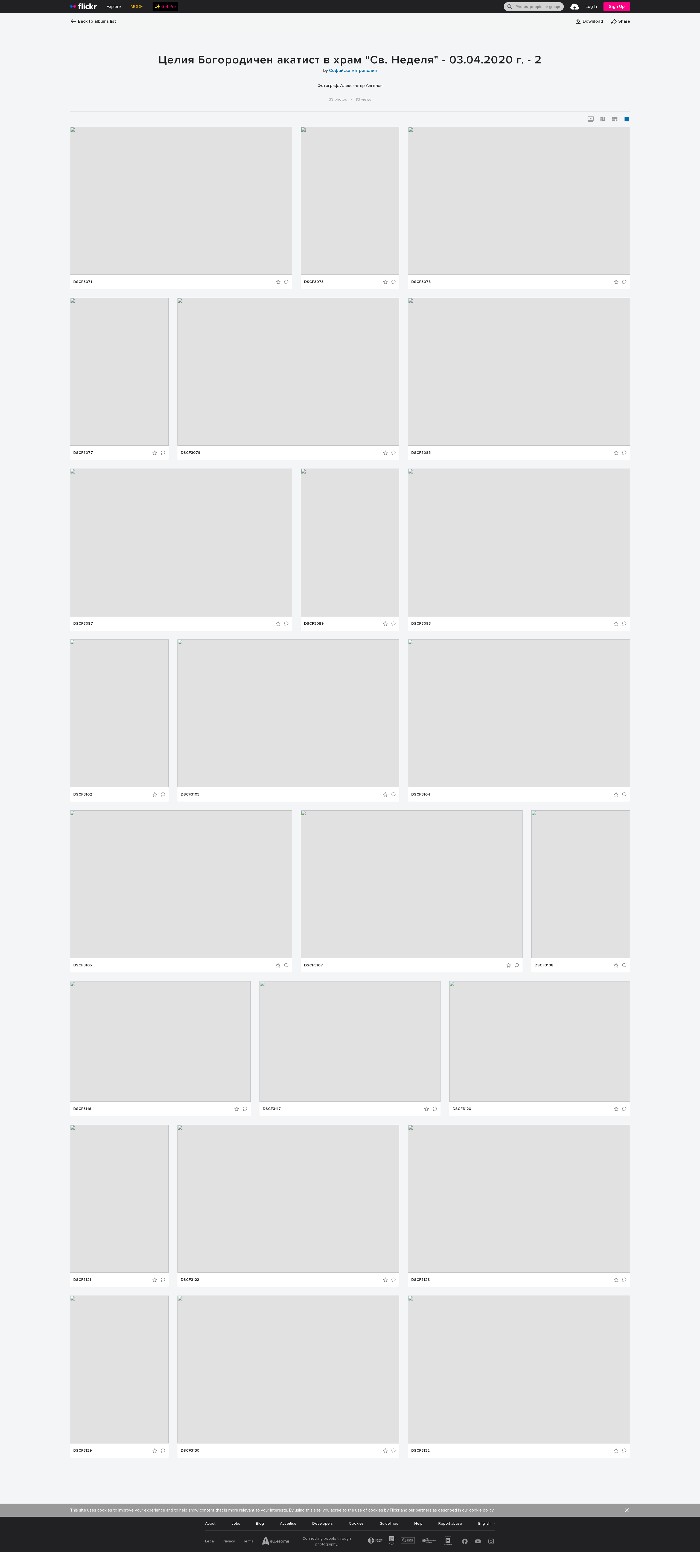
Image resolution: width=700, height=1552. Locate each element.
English (484, 1523)
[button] (589, 21)
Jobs (236, 1523)
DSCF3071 (82, 282)
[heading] (83, 6)
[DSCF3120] (539, 1041)
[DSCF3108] (580, 884)
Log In (591, 6)
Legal (210, 1541)
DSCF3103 (190, 794)
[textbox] (539, 6)
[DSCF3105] (181, 884)
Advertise (288, 1523)
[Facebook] (465, 1541)
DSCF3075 (421, 282)
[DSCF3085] (519, 372)
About (210, 1523)
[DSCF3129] (119, 1369)
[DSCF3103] (288, 713)
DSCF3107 (313, 965)
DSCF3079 (190, 453)
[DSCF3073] (350, 201)
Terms (248, 1541)
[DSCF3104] (519, 713)
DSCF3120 (462, 1109)
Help (418, 1523)
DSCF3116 (82, 1109)
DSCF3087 (83, 623)
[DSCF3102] (119, 713)
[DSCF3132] (519, 1369)
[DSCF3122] (288, 1199)
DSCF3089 (314, 623)
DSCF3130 (190, 1450)
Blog (260, 1523)
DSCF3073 (313, 282)
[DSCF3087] (181, 542)
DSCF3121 (82, 1280)
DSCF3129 (82, 1450)
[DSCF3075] (519, 201)
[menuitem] (165, 6)
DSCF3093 (421, 623)
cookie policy (481, 1510)
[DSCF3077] (119, 372)
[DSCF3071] (181, 201)
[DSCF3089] (350, 542)
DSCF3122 (190, 1280)
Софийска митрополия (353, 70)
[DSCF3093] (519, 542)
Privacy (229, 1541)
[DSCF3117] (350, 1041)
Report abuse (450, 1523)
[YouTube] (478, 1541)
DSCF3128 (420, 1280)
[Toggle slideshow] (590, 119)
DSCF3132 (420, 1450)
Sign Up (617, 6)
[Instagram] (491, 1541)
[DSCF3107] (412, 884)
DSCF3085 (421, 453)
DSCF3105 (82, 965)
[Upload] (574, 6)
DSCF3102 (82, 794)
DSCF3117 (272, 1109)
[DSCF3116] (160, 1041)
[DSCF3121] (119, 1199)
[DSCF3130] (288, 1369)
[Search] (509, 6)
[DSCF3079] (288, 372)
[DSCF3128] (519, 1199)
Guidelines (389, 1523)
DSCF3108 (544, 965)
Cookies (356, 1523)
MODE (137, 6)
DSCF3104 (420, 794)
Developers (322, 1523)
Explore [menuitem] (114, 6)
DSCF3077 (83, 453)
